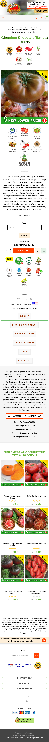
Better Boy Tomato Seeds (36, 496)
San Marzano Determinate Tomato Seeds (36, 592)
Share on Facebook (22, 299)
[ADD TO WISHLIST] (37, 250)
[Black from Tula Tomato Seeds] (12, 566)
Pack (24, 223)
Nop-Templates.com (29, 735)
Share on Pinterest (26, 299)
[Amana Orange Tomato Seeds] (12, 471)
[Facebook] (22, 701)
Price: (22, 242)
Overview (24, 316)
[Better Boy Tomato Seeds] (36, 471)
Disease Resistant (24, 343)
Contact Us (24, 361)
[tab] (24, 316)
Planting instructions (24, 325)
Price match (43, 250)
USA (29, 305)
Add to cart (24, 251)
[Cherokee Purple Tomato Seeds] (12, 519)
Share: (24, 295)
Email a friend (30, 299)
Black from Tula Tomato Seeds (13, 592)
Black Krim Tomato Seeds (36, 544)
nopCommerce (29, 733)
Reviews (24, 352)
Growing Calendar (24, 334)
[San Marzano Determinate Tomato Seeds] (36, 566)
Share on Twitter (18, 299)
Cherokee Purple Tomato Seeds (12, 545)
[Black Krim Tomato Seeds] (36, 519)
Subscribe (36, 655)
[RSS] (27, 701)
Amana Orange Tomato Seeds (12, 497)
